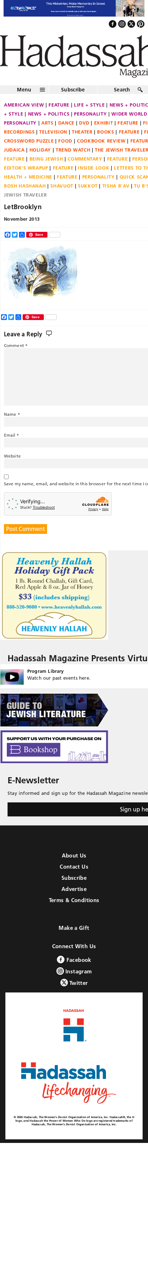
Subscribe (73, 89)
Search (122, 89)
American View (24, 105)
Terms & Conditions (74, 900)
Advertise (74, 889)
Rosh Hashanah (25, 186)
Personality (90, 114)
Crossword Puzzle (29, 141)
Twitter (78, 982)
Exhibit (103, 123)
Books (105, 132)
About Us (74, 855)
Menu (24, 89)
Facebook (78, 959)
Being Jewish (46, 159)
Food (65, 141)
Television (53, 132)
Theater (82, 132)
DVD (84, 123)
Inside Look (93, 168)
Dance (66, 123)
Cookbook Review (101, 141)
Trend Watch (73, 150)
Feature (58, 105)
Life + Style (89, 105)
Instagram (78, 971)
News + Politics (49, 114)
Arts (47, 123)
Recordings (19, 132)
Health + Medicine (28, 177)
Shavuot (61, 186)
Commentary (85, 159)
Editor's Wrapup (26, 168)
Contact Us (74, 866)
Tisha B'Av (116, 186)
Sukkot (88, 186)
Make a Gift (74, 927)
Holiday (40, 150)
